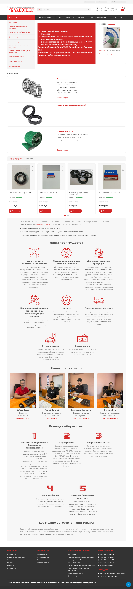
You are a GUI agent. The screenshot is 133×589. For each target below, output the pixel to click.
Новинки (29, 159)
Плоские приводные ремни (110, 54)
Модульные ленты (15, 61)
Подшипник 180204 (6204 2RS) (20, 193)
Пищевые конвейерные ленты (69, 137)
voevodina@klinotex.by (81, 418)
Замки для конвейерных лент (19, 32)
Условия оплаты (43, 563)
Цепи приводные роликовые (19, 37)
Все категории (62, 98)
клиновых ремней (42, 224)
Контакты (118, 17)
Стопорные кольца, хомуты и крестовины (19, 51)
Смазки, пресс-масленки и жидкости (18, 47)
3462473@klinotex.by (110, 418)
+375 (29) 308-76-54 (107, 563)
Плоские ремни (14, 66)
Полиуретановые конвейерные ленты (72, 140)
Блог (82, 17)
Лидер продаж (15, 159)
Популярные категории (79, 550)
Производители (100, 17)
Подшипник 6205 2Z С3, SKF (49, 193)
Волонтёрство (42, 554)
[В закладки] (32, 166)
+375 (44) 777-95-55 (106, 8)
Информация (43, 550)
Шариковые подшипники (67, 90)
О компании (46, 17)
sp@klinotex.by (52, 418)
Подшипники (13, 22)
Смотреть (111, 24)
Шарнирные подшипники (67, 93)
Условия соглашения (15, 560)
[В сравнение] (32, 170)
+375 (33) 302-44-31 (106, 11)
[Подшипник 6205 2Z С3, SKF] (51, 177)
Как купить (66, 17)
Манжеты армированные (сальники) (18, 27)
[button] (98, 45)
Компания (12, 550)
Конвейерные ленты (16, 56)
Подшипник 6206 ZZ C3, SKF (110, 193)
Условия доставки (44, 560)
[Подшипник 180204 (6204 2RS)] (21, 177)
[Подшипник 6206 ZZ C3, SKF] (111, 177)
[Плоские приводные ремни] (112, 37)
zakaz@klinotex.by (106, 565)
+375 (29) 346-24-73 (107, 560)
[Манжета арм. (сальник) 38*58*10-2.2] (81, 177)
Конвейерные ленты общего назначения (72, 135)
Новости (102, 50)
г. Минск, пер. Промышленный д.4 (112, 573)
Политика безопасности (16, 557)
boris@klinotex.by (22, 418)
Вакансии (10, 563)
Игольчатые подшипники (67, 82)
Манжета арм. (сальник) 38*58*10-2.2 (78, 194)
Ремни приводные (15, 42)
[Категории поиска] (39, 9)
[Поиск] (88, 9)
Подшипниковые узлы (65, 85)
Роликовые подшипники (66, 87)
